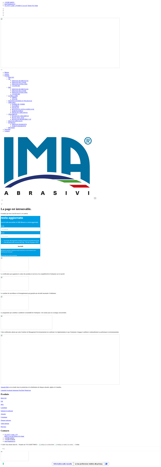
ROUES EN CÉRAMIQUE (20, 116)
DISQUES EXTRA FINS (19, 84)
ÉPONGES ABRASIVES (20, 112)
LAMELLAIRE (13, 96)
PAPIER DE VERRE (18, 104)
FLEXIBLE (15, 106)
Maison (6, 72)
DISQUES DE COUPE (19, 82)
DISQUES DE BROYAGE (20, 81)
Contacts (7, 131)
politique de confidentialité (47, 444)
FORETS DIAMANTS (19, 126)
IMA (9, 87)
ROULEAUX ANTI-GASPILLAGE (23, 109)
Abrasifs (3, 414)
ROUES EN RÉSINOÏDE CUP (21, 119)
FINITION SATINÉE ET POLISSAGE (20, 101)
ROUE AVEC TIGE (18, 117)
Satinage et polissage (7, 411)
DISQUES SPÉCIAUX (15, 121)
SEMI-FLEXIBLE (17, 111)
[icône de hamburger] (1, 69)
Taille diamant (5, 423)
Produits (6, 75)
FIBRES (14, 97)
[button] (80, 202)
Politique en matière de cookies (65, 444)
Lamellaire (4, 407)
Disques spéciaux (6, 420)
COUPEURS (16, 86)
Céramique (4, 417)
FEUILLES (15, 107)
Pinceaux (3, 427)
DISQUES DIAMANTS (19, 124)
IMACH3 (11, 77)
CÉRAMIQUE (12, 114)
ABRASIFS (11, 102)
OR (9, 79)
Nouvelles (7, 129)
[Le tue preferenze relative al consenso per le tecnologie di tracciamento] (3, 464)
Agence (6, 74)
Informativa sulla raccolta (63, 464)
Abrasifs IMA (5, 387)
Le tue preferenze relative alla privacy (88, 464)
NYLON (14, 99)
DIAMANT (11, 122)
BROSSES (11, 127)
